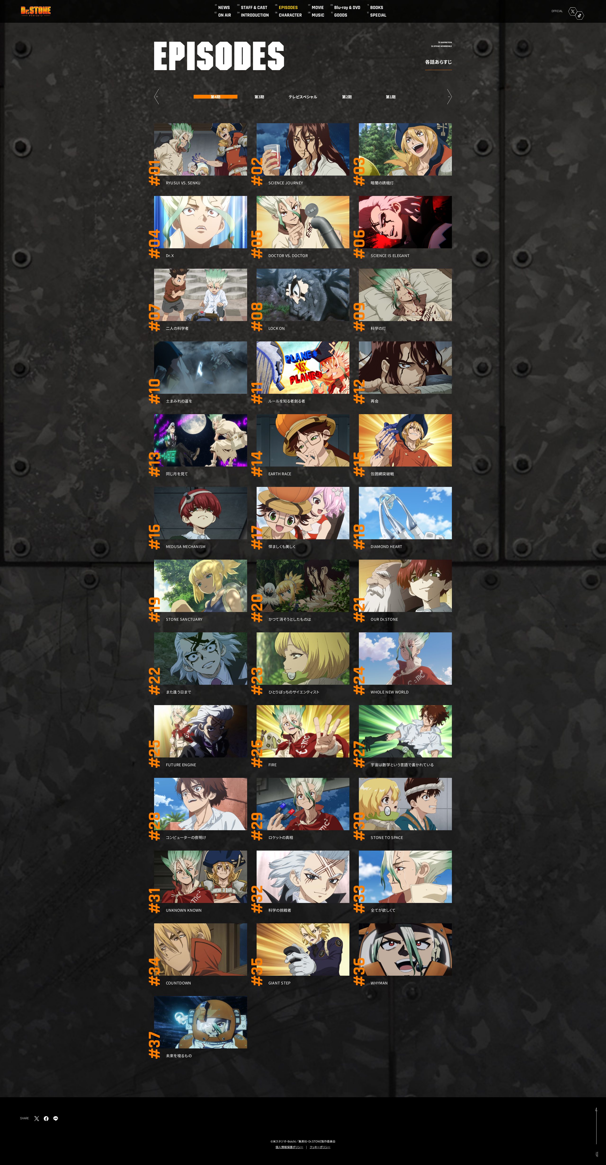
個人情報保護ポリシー (289, 1147)
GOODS (340, 15)
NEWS (224, 8)
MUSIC (318, 15)
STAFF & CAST (254, 8)
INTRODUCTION (255, 15)
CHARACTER (290, 15)
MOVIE (318, 8)
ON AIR (224, 15)
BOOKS (376, 8)
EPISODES (288, 8)
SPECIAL (378, 15)
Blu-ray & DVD (347, 8)
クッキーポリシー (320, 1147)
